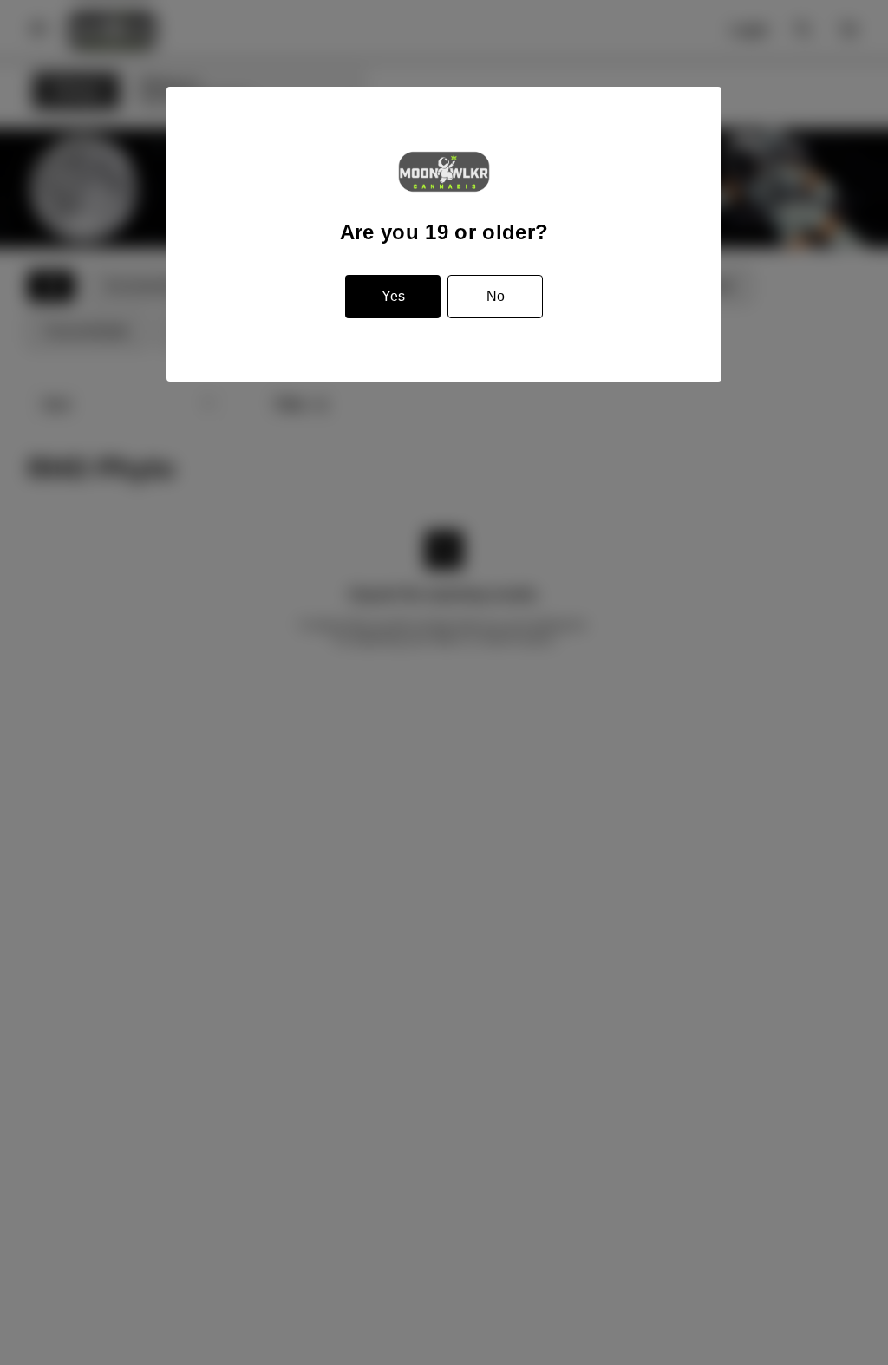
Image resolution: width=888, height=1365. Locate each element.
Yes (393, 296)
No (495, 296)
